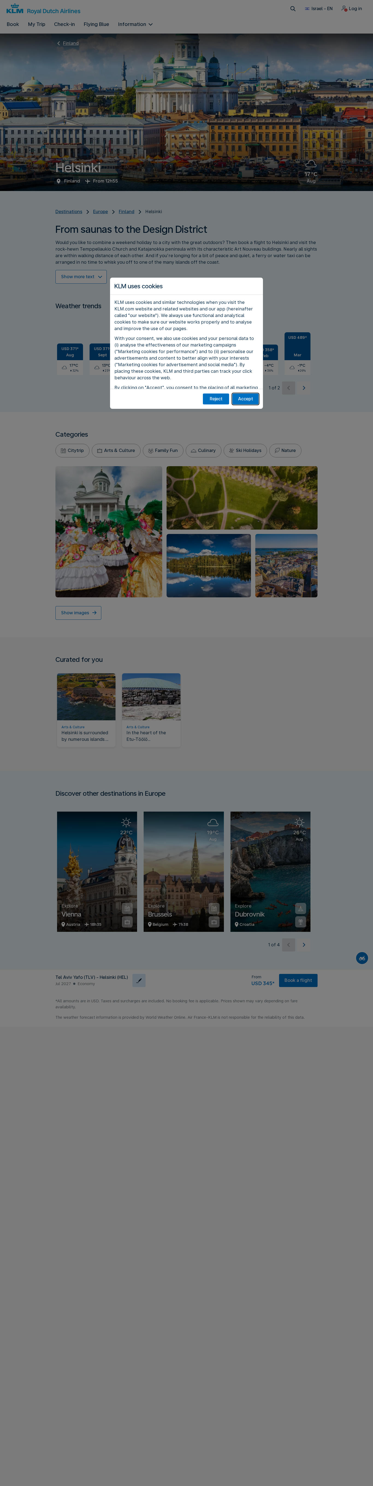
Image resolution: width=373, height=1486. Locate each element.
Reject (216, 398)
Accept (245, 398)
